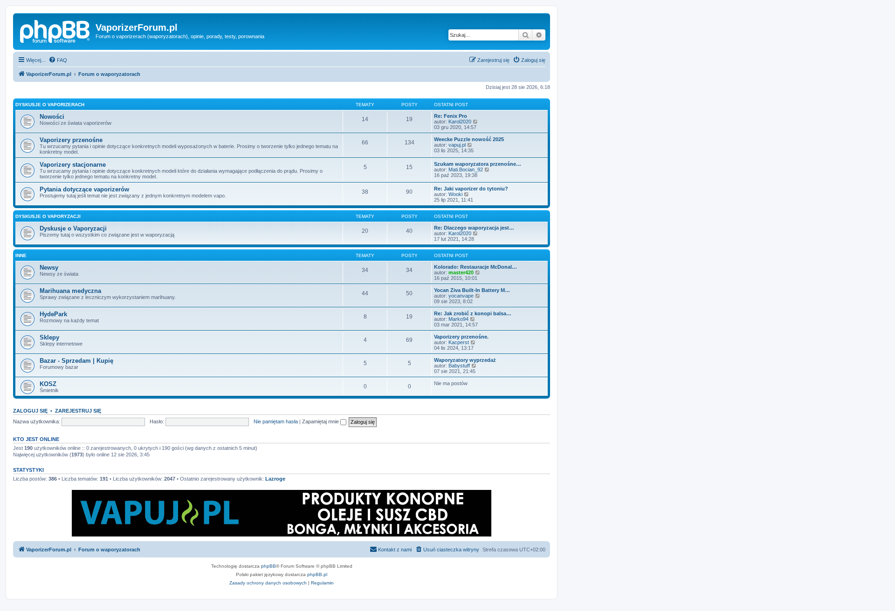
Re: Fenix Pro (450, 116)
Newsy (49, 267)
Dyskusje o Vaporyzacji (48, 216)
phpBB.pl (317, 574)
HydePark (53, 314)
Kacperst (458, 342)
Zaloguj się (30, 411)
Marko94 (458, 319)
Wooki (455, 194)
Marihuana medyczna (70, 290)
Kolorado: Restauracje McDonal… (475, 267)
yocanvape (461, 296)
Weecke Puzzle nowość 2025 (469, 139)
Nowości (52, 116)
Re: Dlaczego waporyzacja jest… (474, 228)
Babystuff (459, 365)
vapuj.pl (457, 145)
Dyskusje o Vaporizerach (49, 104)
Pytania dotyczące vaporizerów (84, 189)
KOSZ (48, 383)
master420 (461, 272)
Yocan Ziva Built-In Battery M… (472, 290)
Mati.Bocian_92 (465, 169)
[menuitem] (57, 60)
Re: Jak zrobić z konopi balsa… (472, 313)
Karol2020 (459, 121)
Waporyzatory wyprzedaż (465, 360)
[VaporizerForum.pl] (55, 30)
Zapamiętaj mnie (321, 421)
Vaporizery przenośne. (461, 336)
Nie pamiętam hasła (276, 421)
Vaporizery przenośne (71, 139)
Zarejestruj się (78, 411)
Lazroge (275, 479)
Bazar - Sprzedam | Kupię (76, 360)
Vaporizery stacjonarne (73, 164)
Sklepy (49, 337)
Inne (21, 255)
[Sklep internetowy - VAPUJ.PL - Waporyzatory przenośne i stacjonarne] (281, 513)
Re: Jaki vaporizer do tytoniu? (471, 188)
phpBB (268, 566)
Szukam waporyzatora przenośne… (477, 164)
